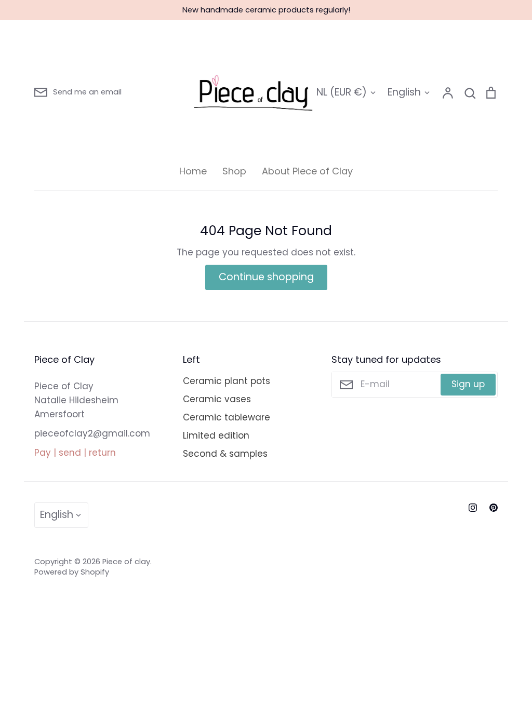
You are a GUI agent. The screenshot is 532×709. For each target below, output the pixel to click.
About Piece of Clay (307, 171)
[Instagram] (472, 507)
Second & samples (225, 453)
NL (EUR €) (341, 92)
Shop (234, 171)
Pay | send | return (75, 452)
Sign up (468, 384)
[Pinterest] (493, 507)
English (404, 92)
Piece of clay (126, 561)
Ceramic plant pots (226, 381)
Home (193, 171)
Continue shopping (266, 277)
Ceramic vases (217, 399)
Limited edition (216, 435)
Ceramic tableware (226, 417)
